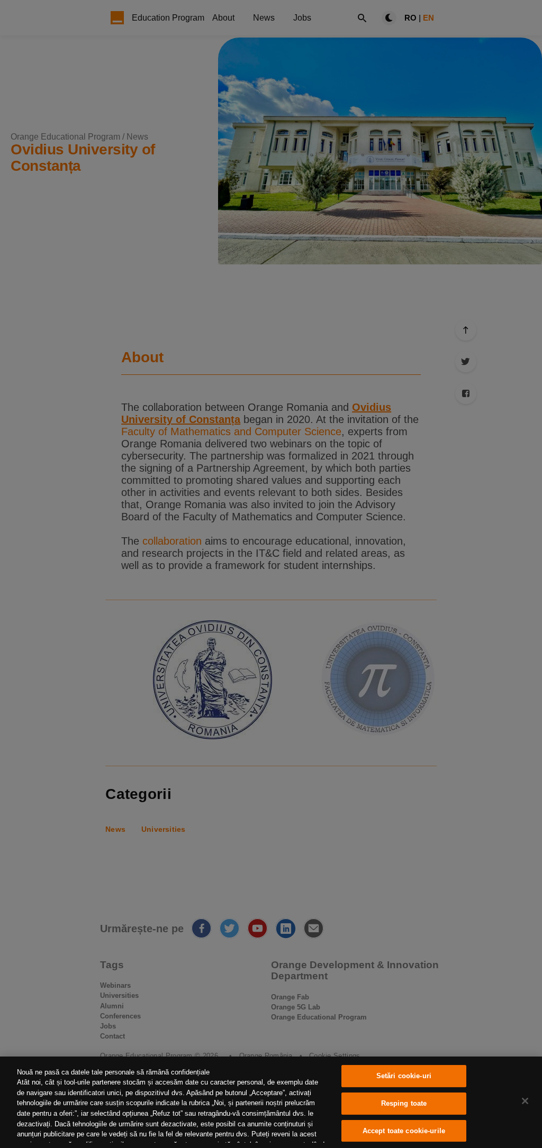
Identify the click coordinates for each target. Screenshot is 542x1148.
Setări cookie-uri (403, 1076)
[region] (271, 1102)
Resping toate (404, 1103)
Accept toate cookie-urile (404, 1131)
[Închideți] (525, 1101)
